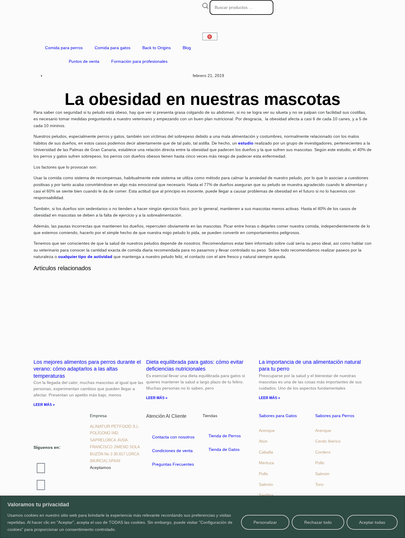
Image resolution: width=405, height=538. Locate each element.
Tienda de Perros (224, 435)
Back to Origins (156, 47)
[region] (202, 517)
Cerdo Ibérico (328, 441)
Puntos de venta (84, 61)
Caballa (266, 452)
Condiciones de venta (172, 450)
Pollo (263, 473)
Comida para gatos (112, 47)
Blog (187, 47)
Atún (263, 441)
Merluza (266, 462)
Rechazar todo (318, 522)
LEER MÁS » (44, 405)
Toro (319, 484)
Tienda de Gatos (224, 449)
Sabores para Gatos (278, 415)
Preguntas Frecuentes (173, 464)
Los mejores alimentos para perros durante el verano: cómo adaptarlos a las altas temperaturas (87, 369)
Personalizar (265, 522)
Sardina (266, 495)
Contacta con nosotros (173, 437)
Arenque (267, 430)
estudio (245, 143)
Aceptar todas (372, 522)
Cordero (323, 452)
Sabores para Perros (334, 415)
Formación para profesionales (139, 61)
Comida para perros (64, 47)
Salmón (266, 484)
